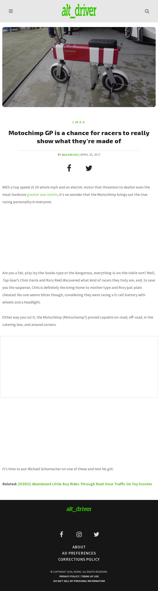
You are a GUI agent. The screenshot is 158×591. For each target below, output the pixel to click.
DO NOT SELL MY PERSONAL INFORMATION (79, 581)
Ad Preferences (79, 553)
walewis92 (70, 154)
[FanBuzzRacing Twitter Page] (96, 534)
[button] (11, 11)
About (79, 547)
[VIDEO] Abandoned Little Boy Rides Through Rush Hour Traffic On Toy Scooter (85, 483)
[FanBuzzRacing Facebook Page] (62, 534)
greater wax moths (42, 194)
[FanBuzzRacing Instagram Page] (79, 534)
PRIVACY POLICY (69, 576)
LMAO (79, 122)
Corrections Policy (79, 559)
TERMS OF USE (90, 576)
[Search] (147, 11)
